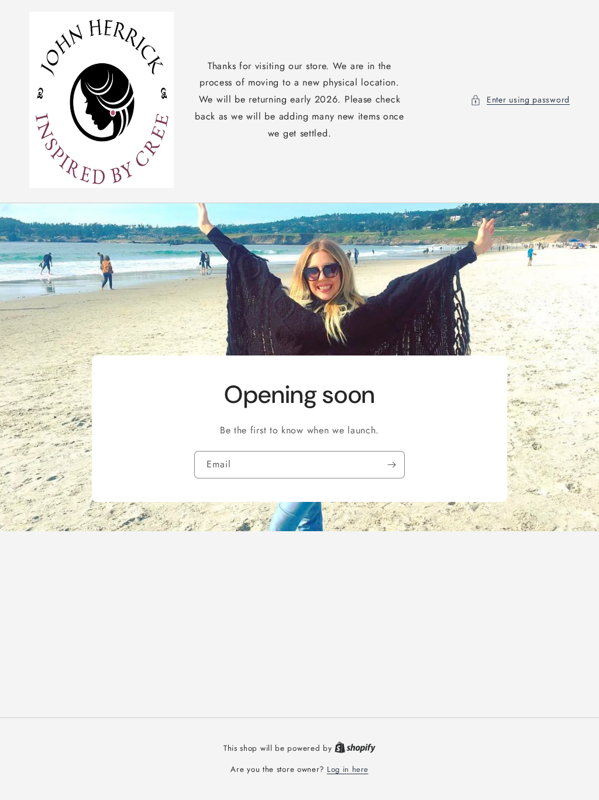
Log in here (348, 769)
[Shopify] (355, 748)
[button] (520, 100)
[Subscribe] (391, 464)
